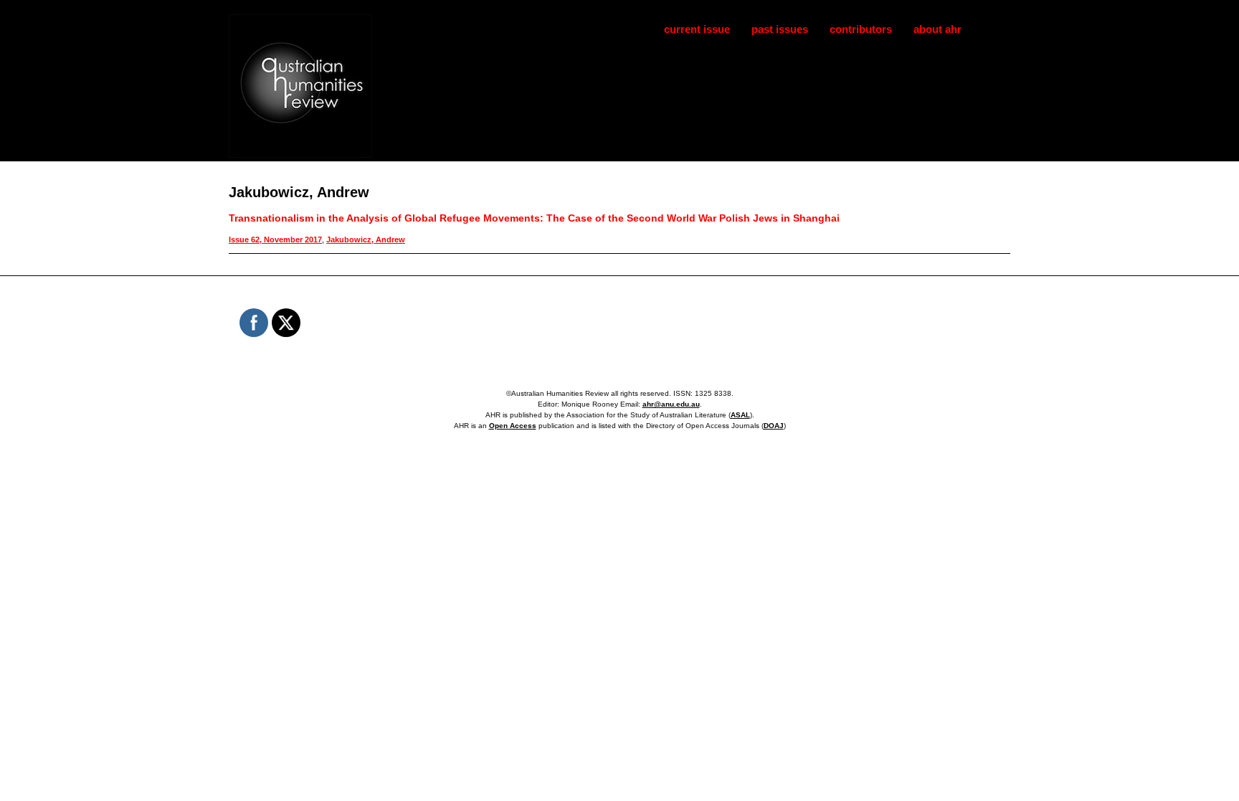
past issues (779, 29)
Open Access (512, 426)
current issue (697, 29)
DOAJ (774, 426)
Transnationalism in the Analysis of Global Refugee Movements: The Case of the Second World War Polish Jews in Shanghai (534, 218)
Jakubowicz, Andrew (365, 239)
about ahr (937, 29)
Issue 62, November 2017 (275, 239)
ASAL (740, 415)
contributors (861, 29)
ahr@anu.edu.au (671, 404)
